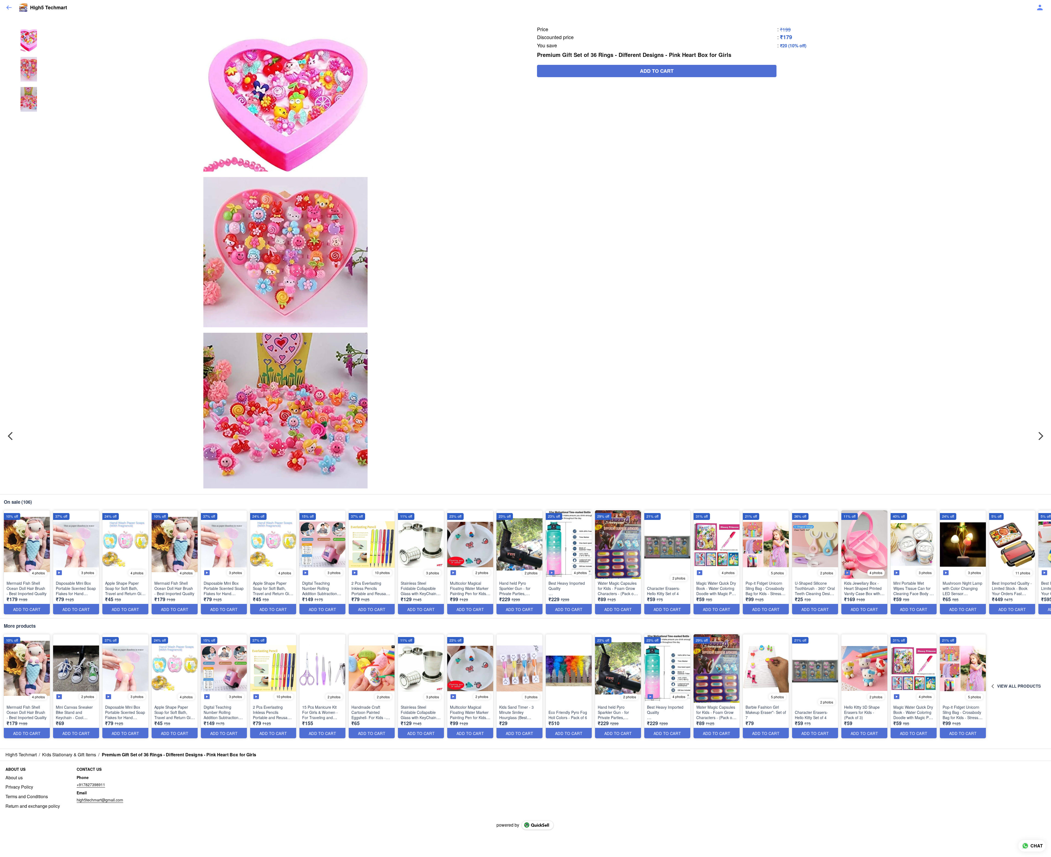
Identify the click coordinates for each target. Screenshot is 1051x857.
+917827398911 (91, 784)
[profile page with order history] (1040, 7)
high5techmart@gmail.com (100, 800)
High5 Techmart (48, 7)
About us (14, 778)
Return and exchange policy (32, 806)
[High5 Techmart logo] (23, 8)
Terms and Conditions (26, 797)
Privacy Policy (19, 787)
